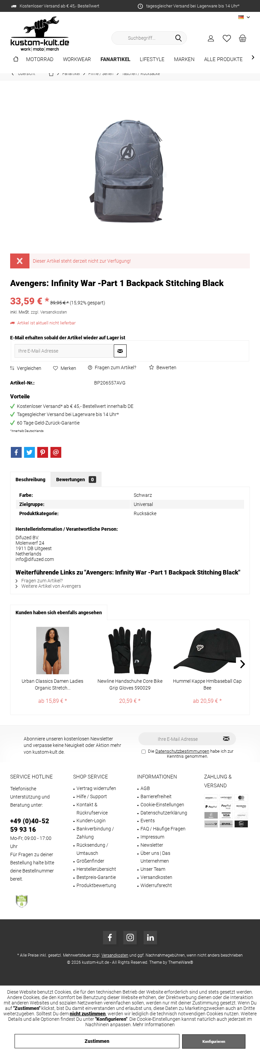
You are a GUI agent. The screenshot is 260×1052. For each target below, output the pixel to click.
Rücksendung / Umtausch (92, 849)
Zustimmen (97, 1041)
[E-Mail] (55, 452)
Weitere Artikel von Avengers (50, 586)
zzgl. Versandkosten (49, 312)
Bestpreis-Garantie (96, 877)
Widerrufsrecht (156, 885)
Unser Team (152, 869)
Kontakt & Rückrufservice (92, 808)
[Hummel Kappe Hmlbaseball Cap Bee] (207, 650)
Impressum (152, 837)
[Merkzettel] (227, 38)
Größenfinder (90, 861)
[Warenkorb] (243, 38)
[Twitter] (29, 452)
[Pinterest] (42, 452)
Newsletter (151, 845)
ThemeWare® (180, 962)
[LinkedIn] (150, 937)
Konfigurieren (213, 1041)
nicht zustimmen (88, 1013)
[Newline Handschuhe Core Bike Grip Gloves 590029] (130, 650)
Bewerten (165, 367)
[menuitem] (243, 38)
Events (147, 820)
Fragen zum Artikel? (115, 367)
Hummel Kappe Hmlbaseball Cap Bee (207, 684)
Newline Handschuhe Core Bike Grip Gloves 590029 (130, 684)
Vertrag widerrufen (96, 788)
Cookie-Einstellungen (162, 804)
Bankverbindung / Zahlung (95, 833)
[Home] (15, 60)
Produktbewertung (96, 885)
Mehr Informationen (154, 1024)
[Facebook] (16, 452)
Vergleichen (28, 368)
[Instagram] (130, 937)
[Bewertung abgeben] (130, 292)
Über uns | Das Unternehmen (155, 857)
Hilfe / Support (92, 796)
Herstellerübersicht (96, 869)
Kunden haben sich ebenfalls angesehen (59, 612)
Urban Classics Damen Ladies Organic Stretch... (52, 684)
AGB (145, 788)
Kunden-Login (91, 820)
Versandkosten (156, 877)
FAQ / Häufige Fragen (163, 828)
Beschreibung (30, 479)
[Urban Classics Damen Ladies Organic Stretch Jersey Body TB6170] (52, 650)
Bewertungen (75, 479)
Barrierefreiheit (156, 796)
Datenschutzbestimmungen (182, 751)
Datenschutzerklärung (163, 812)
